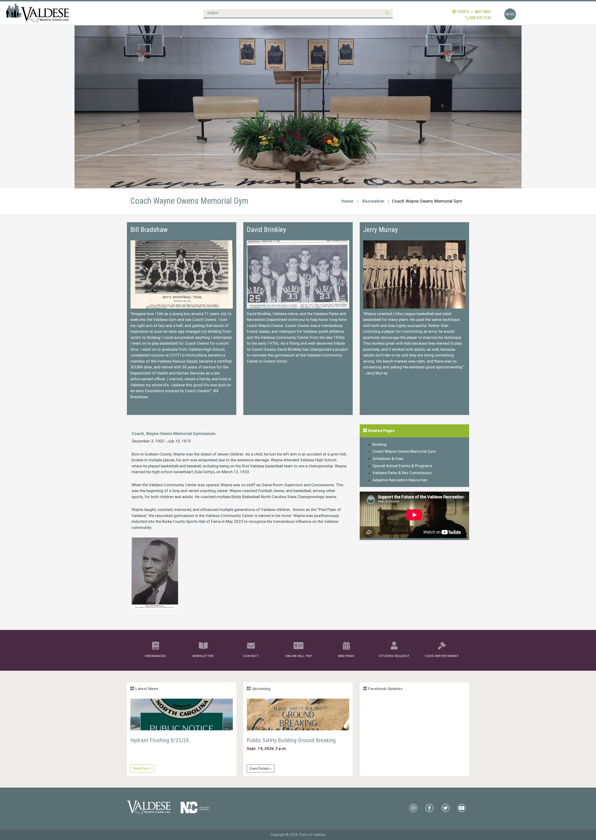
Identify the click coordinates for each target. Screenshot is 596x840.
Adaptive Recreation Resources (399, 480)
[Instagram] (413, 807)
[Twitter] (445, 807)
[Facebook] (429, 807)
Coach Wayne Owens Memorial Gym (404, 451)
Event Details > (260, 768)
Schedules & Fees (387, 458)
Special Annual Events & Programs (402, 465)
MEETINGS (483, 12)
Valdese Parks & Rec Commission (402, 472)
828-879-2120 (480, 18)
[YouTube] (461, 807)
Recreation (373, 201)
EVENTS (462, 12)
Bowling (379, 444)
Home (347, 201)
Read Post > (142, 768)
